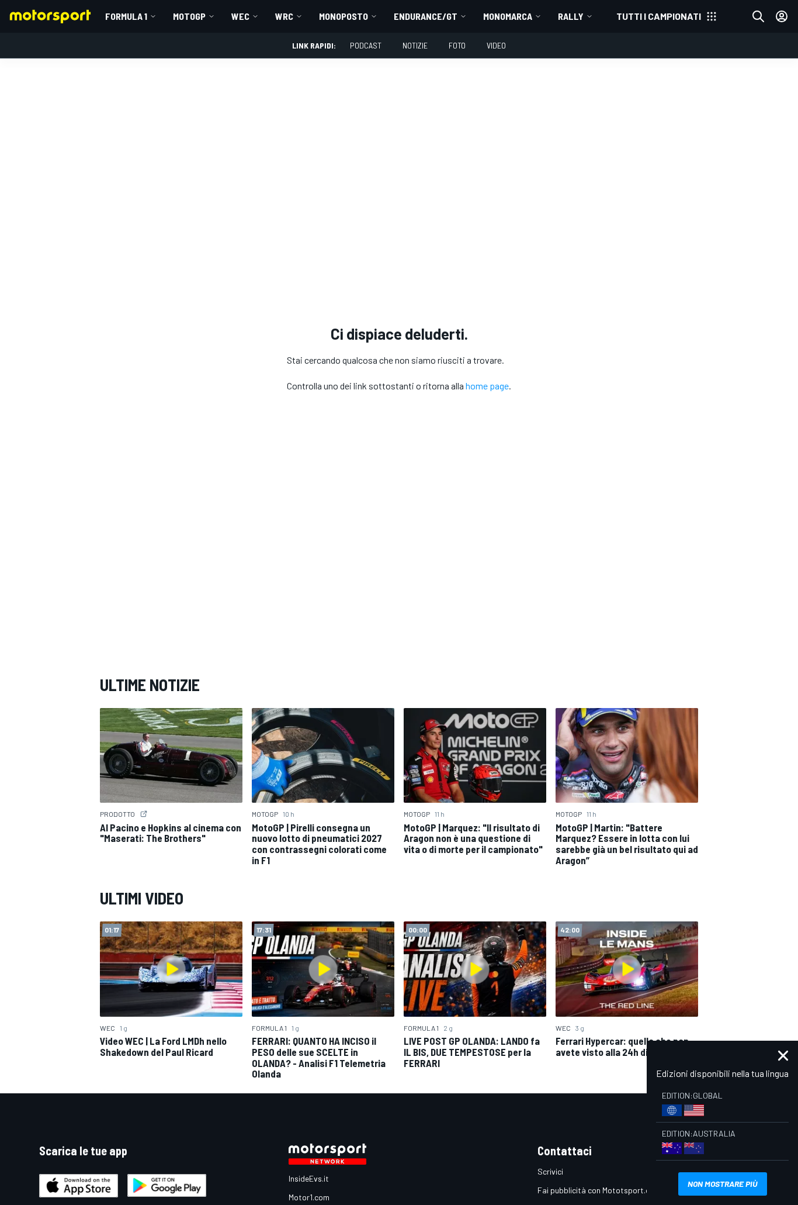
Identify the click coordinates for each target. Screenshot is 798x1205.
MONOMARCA (507, 16)
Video (496, 45)
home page (487, 385)
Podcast (365, 45)
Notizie (415, 45)
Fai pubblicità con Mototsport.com (599, 1190)
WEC (240, 16)
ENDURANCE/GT (425, 16)
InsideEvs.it (309, 1178)
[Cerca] (758, 16)
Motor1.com (309, 1197)
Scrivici (550, 1171)
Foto (457, 45)
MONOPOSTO (343, 16)
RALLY (571, 16)
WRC (284, 16)
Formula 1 (126, 16)
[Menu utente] (781, 16)
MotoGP (189, 16)
